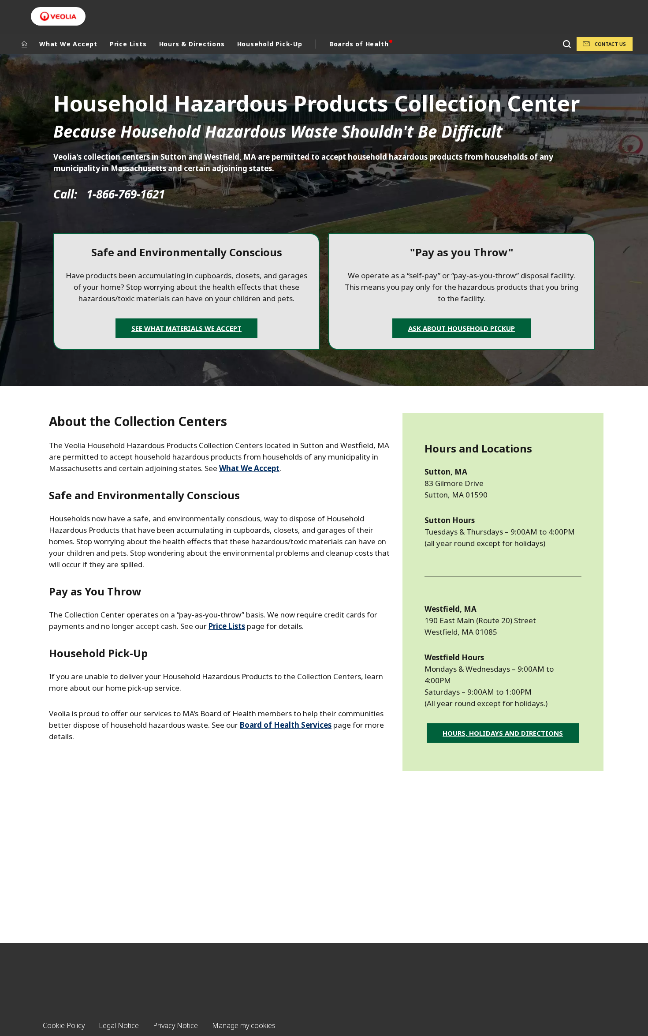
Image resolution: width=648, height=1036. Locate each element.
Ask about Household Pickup (461, 328)
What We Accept (68, 44)
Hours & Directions (192, 44)
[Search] (567, 44)
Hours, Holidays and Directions (503, 733)
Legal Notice (119, 1025)
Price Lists (128, 44)
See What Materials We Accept (186, 328)
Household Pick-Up (269, 44)
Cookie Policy (64, 1025)
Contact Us (610, 44)
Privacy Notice (175, 1025)
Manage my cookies (244, 1025)
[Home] (24, 44)
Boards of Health (358, 44)
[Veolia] (58, 16)
